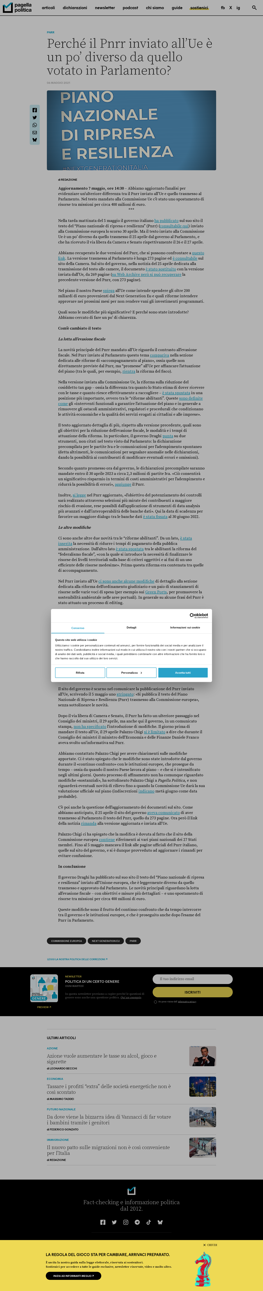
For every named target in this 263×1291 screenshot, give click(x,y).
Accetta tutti (183, 672)
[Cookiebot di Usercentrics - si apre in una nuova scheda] (192, 615)
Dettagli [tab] (132, 627)
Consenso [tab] (77, 628)
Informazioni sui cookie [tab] (185, 627)
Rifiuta (80, 672)
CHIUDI (212, 1245)
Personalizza (129, 672)
